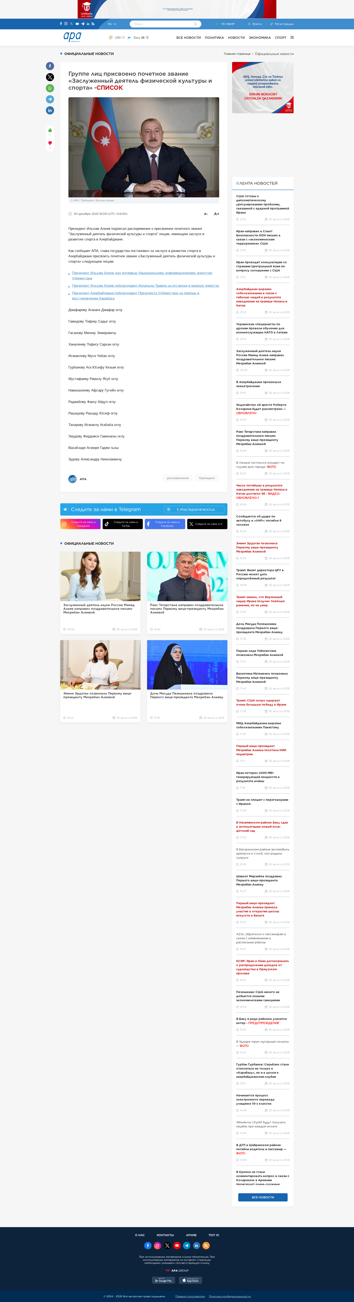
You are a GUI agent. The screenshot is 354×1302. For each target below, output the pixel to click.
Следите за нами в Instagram (83, 524)
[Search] (195, 24)
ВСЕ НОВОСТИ (188, 38)
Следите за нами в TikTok (126, 524)
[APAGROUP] (177, 1271)
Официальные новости (274, 54)
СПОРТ (280, 38)
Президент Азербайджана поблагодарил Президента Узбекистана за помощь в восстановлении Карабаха (135, 295)
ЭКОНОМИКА (260, 38)
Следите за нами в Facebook (167, 524)
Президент (207, 478)
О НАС (140, 1235)
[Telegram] (82, 24)
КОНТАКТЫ (165, 1235)
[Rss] (93, 24)
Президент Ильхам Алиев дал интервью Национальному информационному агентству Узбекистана (142, 275)
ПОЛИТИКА (214, 38)
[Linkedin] (88, 24)
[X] (71, 24)
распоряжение (178, 478)
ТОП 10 (214, 1235)
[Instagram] (66, 24)
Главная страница (237, 53)
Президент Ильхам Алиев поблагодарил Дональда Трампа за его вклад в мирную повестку (145, 286)
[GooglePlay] (163, 1281)
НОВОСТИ (236, 38)
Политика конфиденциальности (230, 1296)
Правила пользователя (190, 1296)
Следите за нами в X (208, 523)
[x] (167, 1246)
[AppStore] (190, 1281)
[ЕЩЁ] (290, 37)
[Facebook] (61, 24)
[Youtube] (77, 24)
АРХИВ (191, 1235)
